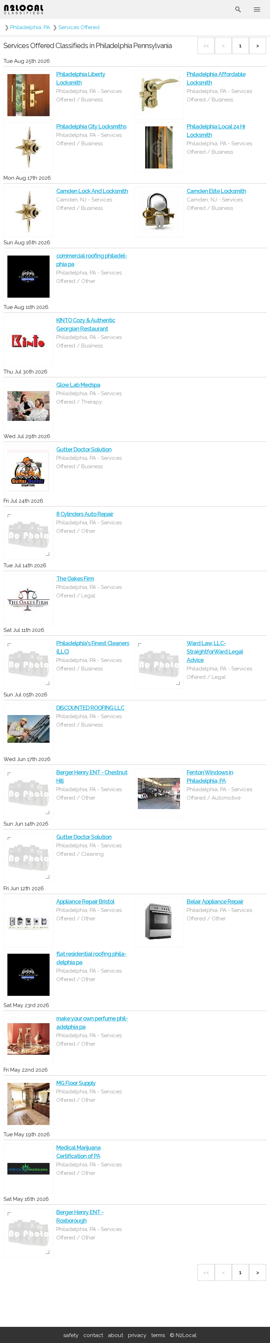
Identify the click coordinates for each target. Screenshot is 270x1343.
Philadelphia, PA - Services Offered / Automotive (219, 793)
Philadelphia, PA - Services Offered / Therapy (89, 397)
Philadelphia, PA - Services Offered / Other (89, 277)
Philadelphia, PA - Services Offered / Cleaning (89, 849)
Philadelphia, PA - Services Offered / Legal (89, 591)
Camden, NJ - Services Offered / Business (84, 204)
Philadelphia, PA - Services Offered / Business (89, 95)
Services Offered (78, 27)
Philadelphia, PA (30, 27)
